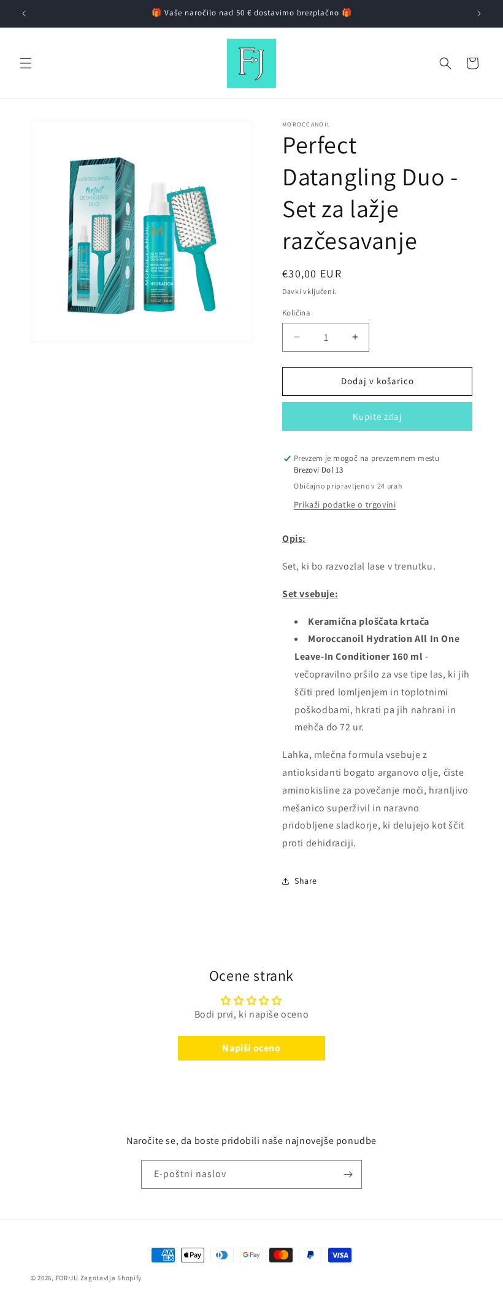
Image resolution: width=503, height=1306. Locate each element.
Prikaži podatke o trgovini (345, 504)
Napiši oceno (251, 1047)
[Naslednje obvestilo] (479, 13)
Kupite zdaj (377, 416)
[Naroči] (347, 1174)
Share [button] (305, 880)
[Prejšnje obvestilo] (23, 13)
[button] (25, 63)
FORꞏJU (67, 1277)
